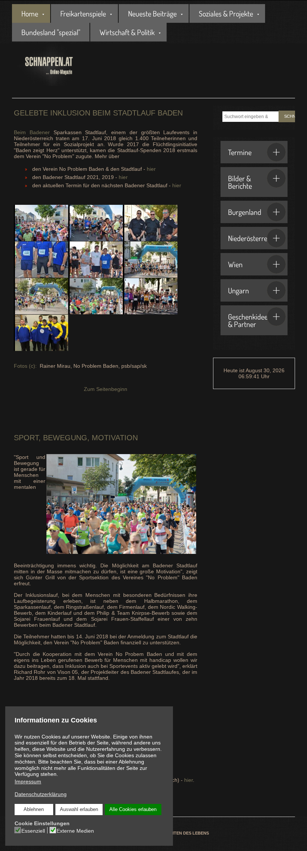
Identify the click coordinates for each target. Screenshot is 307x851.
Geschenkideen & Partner (249, 320)
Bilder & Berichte (240, 182)
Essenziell (33, 830)
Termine (240, 152)
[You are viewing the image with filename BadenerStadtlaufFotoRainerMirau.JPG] (96, 296)
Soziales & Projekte (226, 13)
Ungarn (238, 290)
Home (29, 13)
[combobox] (250, 116)
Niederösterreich (252, 238)
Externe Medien (75, 830)
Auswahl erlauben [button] (79, 809)
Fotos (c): (26, 366)
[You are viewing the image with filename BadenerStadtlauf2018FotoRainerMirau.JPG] (150, 259)
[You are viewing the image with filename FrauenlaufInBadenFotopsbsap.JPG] (150, 296)
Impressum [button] (28, 781)
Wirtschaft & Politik (127, 32)
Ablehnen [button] (34, 809)
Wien (235, 264)
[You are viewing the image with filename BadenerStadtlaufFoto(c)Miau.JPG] (41, 296)
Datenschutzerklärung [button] (41, 794)
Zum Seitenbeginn (105, 389)
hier (151, 169)
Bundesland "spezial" (50, 32)
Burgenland (244, 212)
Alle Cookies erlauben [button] (132, 809)
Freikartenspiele (83, 13)
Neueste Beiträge (152, 13)
